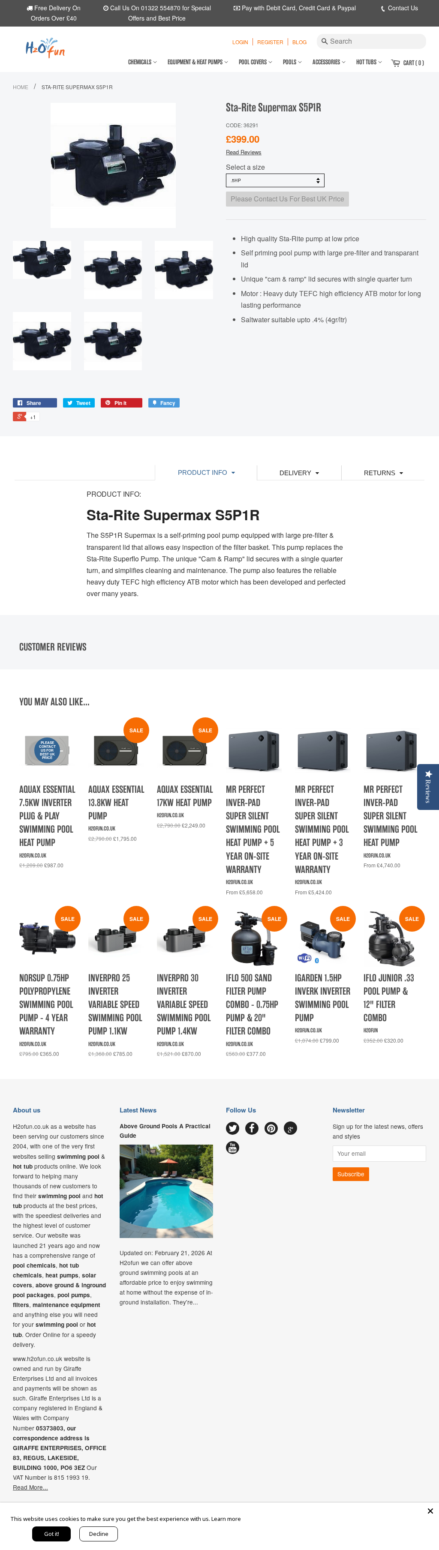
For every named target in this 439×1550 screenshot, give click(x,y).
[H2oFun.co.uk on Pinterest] (271, 1128)
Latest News (138, 1110)
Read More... (30, 1487)
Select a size (245, 167)
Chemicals (140, 62)
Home (20, 86)
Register (270, 41)
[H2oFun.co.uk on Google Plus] (291, 1128)
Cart (413, 63)
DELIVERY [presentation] (295, 473)
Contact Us (402, 7)
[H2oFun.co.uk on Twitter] (233, 1128)
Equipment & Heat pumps (196, 62)
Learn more (226, 1519)
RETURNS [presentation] (379, 473)
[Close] (430, 1511)
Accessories (327, 62)
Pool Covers (253, 62)
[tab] (206, 472)
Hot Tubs (367, 62)
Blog (299, 41)
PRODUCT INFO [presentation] (202, 472)
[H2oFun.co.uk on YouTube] (233, 1148)
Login (240, 41)
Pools (290, 62)
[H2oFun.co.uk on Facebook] (252, 1128)
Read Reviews (244, 152)
